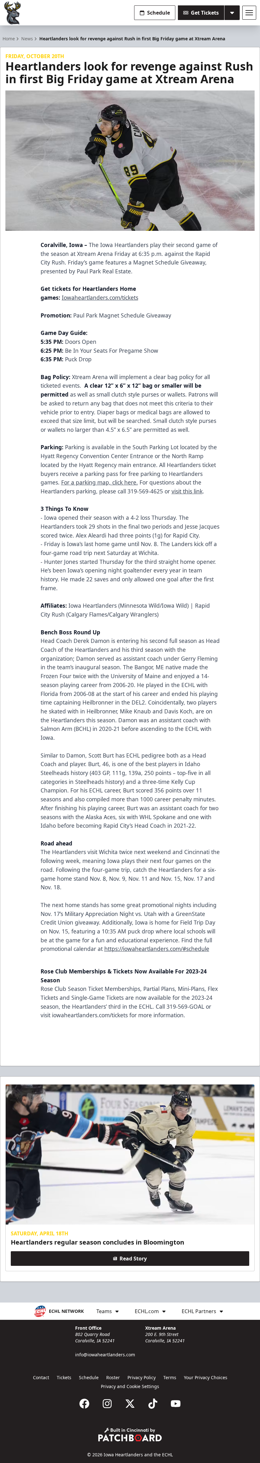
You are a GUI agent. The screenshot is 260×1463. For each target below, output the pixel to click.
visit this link (187, 491)
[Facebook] (84, 1404)
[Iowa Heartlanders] (13, 13)
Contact (41, 1377)
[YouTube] (176, 1404)
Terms (169, 1377)
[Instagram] (107, 1404)
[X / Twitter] (130, 1404)
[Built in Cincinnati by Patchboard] (130, 1434)
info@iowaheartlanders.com (105, 1355)
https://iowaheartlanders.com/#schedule (156, 948)
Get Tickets (205, 12)
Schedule (158, 12)
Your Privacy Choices (205, 1377)
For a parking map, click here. (99, 482)
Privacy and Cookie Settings (130, 1386)
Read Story (133, 1258)
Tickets (64, 1377)
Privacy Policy (141, 1377)
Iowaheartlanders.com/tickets (100, 297)
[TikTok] (153, 1404)
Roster (113, 1377)
